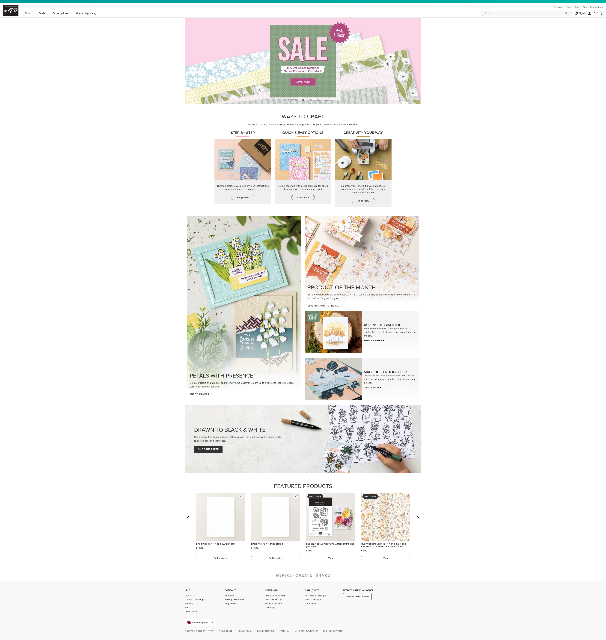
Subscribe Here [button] (373, 339)
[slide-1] (303, 99)
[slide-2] (311, 99)
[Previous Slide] (188, 522)
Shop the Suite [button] (198, 393)
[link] (596, 13)
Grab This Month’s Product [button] (324, 305)
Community (271, 590)
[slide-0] (296, 99)
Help (187, 590)
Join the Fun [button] (371, 386)
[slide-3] (318, 99)
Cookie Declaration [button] (333, 631)
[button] (589, 13)
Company (230, 590)
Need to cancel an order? (358, 590)
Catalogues (312, 590)
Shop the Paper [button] (208, 448)
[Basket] (602, 13)
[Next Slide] (417, 522)
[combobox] (526, 13)
